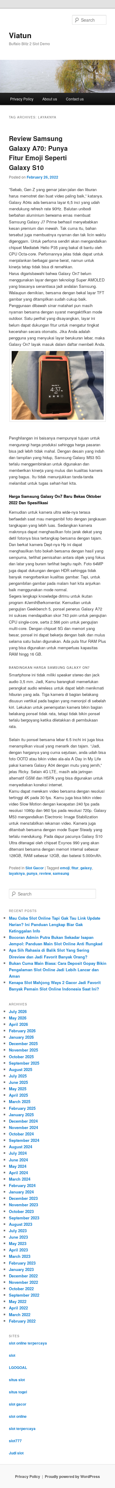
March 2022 (19, 1314)
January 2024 (21, 1192)
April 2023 (18, 1250)
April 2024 (18, 1172)
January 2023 (21, 1269)
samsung (61, 873)
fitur (75, 868)
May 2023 (17, 1243)
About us (49, 98)
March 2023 (19, 1256)
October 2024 (21, 1134)
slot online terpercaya (28, 1343)
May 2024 (17, 1166)
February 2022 (22, 1321)
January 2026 (21, 1037)
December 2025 (23, 1043)
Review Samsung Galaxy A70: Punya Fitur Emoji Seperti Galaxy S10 (38, 153)
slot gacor (17, 1404)
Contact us (75, 98)
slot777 (15, 1440)
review (45, 873)
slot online (18, 1416)
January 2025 (21, 1114)
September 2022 (24, 1295)
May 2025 (17, 1089)
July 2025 (18, 1076)
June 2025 (18, 1082)
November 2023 (23, 1204)
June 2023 (18, 1237)
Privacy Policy (21, 98)
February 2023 (22, 1263)
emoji (65, 868)
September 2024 (24, 1140)
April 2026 (18, 1024)
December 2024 (23, 1121)
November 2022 (23, 1282)
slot (12, 1355)
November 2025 (23, 1050)
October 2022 (21, 1288)
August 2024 (20, 1146)
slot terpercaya (22, 1428)
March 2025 (19, 1101)
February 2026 (22, 1031)
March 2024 (19, 1179)
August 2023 (20, 1224)
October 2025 (21, 1056)
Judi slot (16, 1453)
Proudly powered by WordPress (72, 1476)
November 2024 (23, 1127)
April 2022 (18, 1308)
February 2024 (22, 1185)
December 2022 (23, 1276)
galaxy (86, 868)
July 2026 (18, 1011)
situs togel (18, 1392)
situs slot (17, 1379)
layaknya (17, 873)
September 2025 (24, 1063)
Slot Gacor (34, 868)
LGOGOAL (18, 1367)
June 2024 (18, 1160)
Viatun (20, 35)
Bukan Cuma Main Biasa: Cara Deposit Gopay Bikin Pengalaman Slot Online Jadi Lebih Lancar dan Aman (57, 969)
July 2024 (18, 1153)
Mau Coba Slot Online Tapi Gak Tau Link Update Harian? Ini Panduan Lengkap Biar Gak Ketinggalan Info (54, 924)
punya (32, 873)
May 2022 (17, 1301)
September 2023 (24, 1218)
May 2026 (17, 1018)
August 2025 (20, 1069)
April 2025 (18, 1095)
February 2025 (22, 1108)
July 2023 (18, 1230)
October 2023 (21, 1211)
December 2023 (23, 1198)
